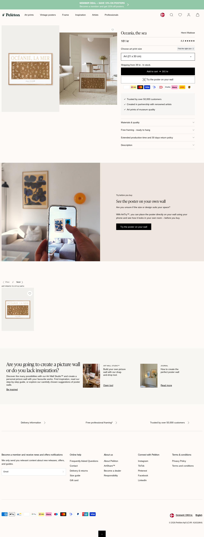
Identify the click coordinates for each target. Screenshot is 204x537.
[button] (171, 15)
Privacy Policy (179, 461)
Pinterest (142, 470)
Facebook (143, 475)
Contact (74, 465)
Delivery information (31, 422)
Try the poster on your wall (133, 227)
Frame (65, 15)
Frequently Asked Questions (84, 461)
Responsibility (111, 475)
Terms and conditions (183, 465)
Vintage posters (48, 15)
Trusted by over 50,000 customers (167, 422)
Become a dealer (112, 470)
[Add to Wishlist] (112, 29)
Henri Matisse (188, 32)
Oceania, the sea (11, 334)
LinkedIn (142, 480)
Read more (166, 385)
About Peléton (111, 461)
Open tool (108, 385)
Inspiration (80, 15)
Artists (95, 15)
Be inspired (12, 390)
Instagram (143, 461)
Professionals (111, 15)
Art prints (29, 15)
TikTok (141, 465)
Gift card (74, 480)
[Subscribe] (63, 471)
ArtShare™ (109, 465)
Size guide (75, 475)
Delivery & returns (79, 470)
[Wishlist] (180, 14)
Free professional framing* (99, 422)
